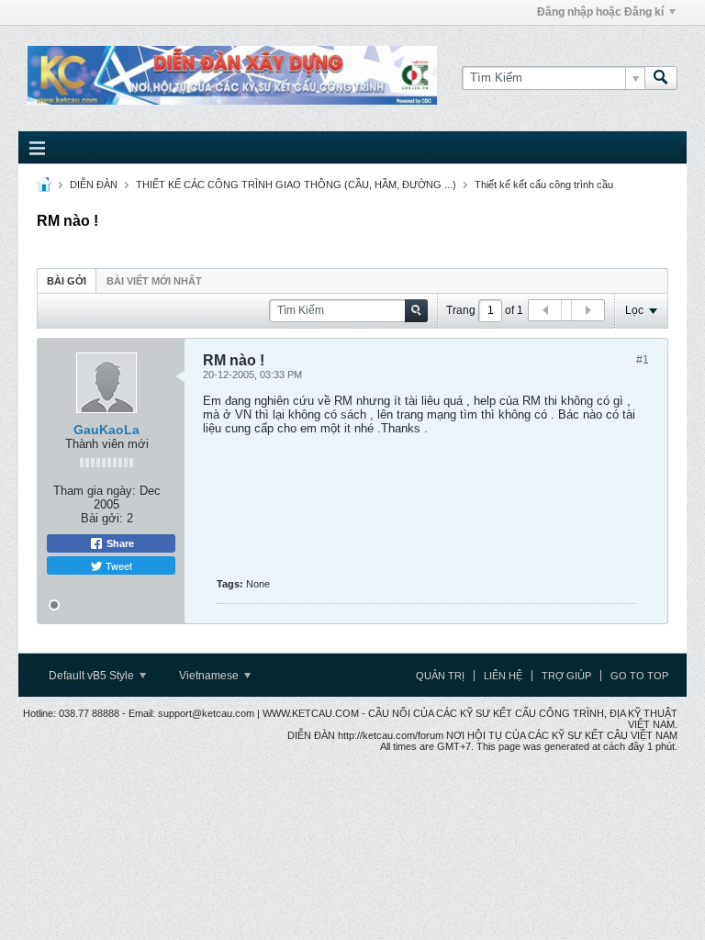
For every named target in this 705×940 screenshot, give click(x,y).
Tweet (117, 565)
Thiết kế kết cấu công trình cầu (544, 184)
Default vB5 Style (93, 675)
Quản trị (440, 675)
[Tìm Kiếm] (660, 78)
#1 (642, 359)
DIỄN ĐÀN (94, 184)
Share (119, 543)
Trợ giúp (566, 675)
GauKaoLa (106, 429)
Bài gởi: (102, 518)
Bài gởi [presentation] (66, 280)
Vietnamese (210, 675)
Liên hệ (503, 675)
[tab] (66, 280)
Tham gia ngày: (94, 491)
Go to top (639, 675)
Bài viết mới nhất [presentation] (154, 280)
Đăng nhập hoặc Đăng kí (600, 12)
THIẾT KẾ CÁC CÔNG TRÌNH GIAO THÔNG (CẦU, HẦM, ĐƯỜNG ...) (296, 184)
